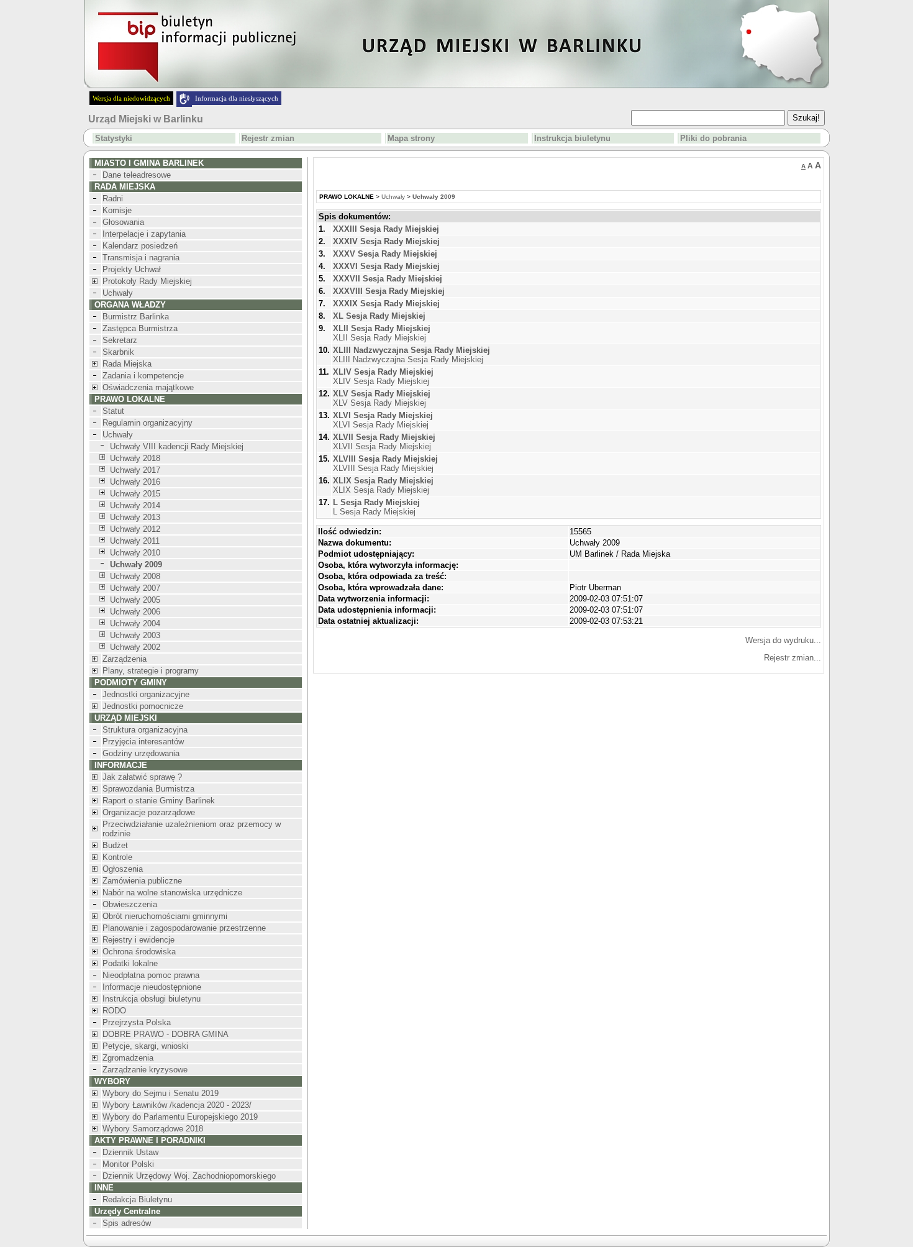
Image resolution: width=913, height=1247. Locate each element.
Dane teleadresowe (136, 175)
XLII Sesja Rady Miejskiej (381, 333)
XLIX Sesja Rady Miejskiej (383, 485)
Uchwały (117, 293)
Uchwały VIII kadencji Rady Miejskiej (176, 446)
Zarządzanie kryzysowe (145, 1069)
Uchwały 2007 (135, 588)
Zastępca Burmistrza (140, 328)
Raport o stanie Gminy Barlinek (158, 800)
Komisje (117, 210)
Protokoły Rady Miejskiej (147, 281)
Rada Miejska (127, 363)
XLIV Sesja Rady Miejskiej (383, 376)
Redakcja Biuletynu (137, 1199)
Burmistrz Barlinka (135, 316)
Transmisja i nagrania (140, 257)
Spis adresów (126, 1223)
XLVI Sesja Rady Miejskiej (383, 420)
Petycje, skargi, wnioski (145, 1046)
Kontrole (117, 857)
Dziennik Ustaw (130, 1152)
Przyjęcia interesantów (143, 741)
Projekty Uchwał (131, 269)
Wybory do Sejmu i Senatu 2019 (160, 1093)
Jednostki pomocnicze (142, 706)
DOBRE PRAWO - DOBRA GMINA (165, 1034)
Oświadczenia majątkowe (148, 387)
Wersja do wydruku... (783, 640)
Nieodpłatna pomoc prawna (150, 975)
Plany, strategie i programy (150, 670)
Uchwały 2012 (135, 529)
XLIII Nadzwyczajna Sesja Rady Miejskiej (411, 354)
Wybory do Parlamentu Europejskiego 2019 (180, 1116)
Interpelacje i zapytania (144, 234)
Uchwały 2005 (135, 600)
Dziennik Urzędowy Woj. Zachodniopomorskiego (189, 1176)
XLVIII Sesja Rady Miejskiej (385, 463)
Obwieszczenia (129, 904)
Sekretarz (119, 340)
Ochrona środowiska (139, 951)
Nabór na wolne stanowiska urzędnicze (172, 892)
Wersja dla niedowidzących (131, 98)
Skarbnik (118, 352)
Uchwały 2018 (135, 458)
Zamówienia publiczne (142, 880)
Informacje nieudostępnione (151, 987)
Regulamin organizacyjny (147, 422)
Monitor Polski (128, 1164)
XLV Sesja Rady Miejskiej (381, 398)
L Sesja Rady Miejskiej (376, 507)
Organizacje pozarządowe (148, 812)
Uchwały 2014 (135, 505)
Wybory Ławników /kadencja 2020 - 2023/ (177, 1105)
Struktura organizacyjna (145, 729)
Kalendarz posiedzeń (140, 245)
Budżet (115, 845)
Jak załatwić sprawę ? (142, 777)
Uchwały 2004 (135, 623)
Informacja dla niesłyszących (236, 98)
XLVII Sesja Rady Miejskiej (384, 441)
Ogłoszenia (122, 869)
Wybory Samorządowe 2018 (152, 1128)
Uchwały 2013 (135, 517)
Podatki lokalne (130, 963)
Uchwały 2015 (135, 493)
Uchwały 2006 (135, 611)
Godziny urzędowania (140, 753)
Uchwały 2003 (135, 635)
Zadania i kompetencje (143, 375)
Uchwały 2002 (135, 647)
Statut (113, 411)
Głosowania (123, 222)
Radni (112, 198)
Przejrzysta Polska (136, 1022)
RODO (114, 1010)
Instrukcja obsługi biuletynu (151, 998)
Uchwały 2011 (135, 541)
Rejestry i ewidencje (138, 939)
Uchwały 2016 (135, 481)
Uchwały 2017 (135, 470)
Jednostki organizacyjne (145, 694)
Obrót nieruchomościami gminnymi (164, 916)
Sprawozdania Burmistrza (148, 788)
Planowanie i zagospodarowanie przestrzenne (184, 928)
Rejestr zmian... (792, 657)
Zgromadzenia (127, 1057)
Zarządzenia (124, 659)
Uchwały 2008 (135, 576)
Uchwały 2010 (135, 552)
